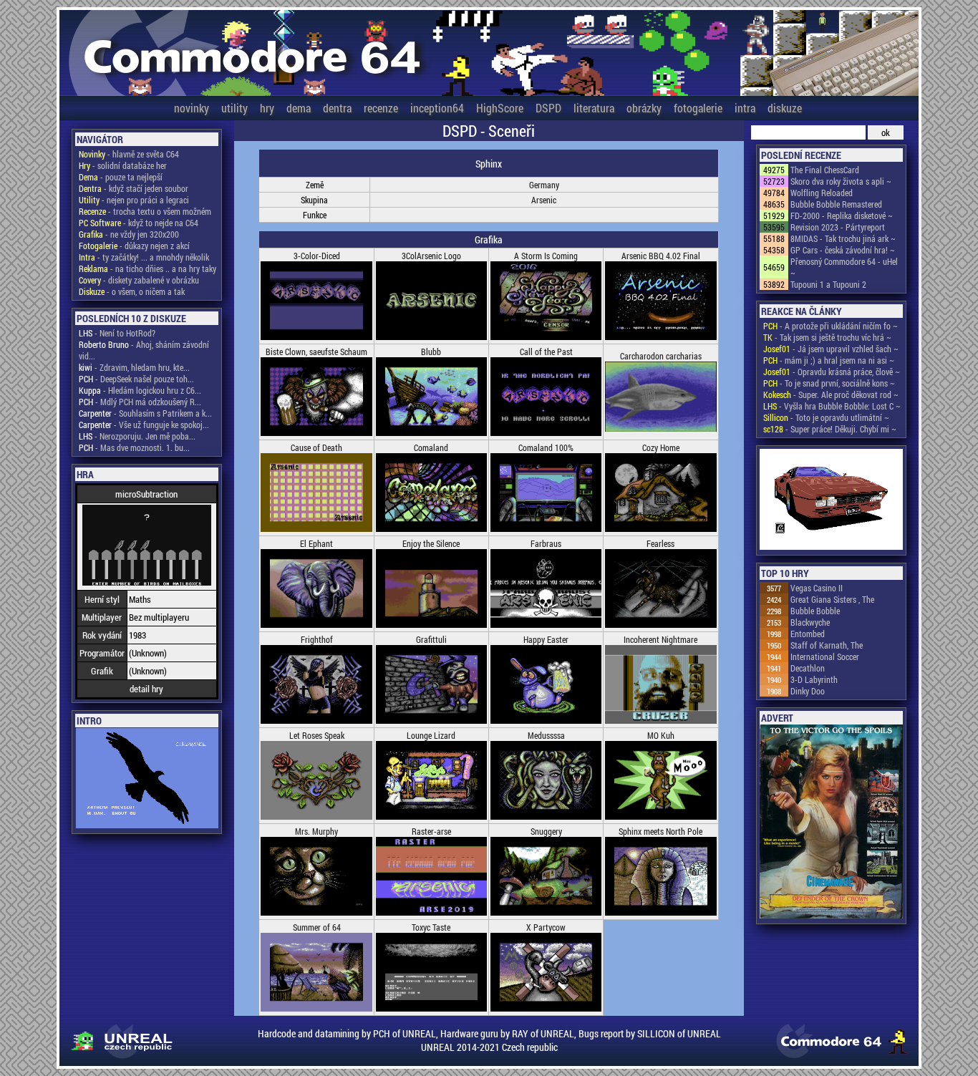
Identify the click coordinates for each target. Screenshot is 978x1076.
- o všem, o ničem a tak (132, 291)
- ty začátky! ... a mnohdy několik (144, 257)
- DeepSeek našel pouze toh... (136, 378)
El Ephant (316, 543)
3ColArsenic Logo (431, 255)
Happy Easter (545, 639)
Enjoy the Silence (431, 543)
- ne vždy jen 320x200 (129, 234)
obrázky (644, 107)
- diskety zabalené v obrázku (139, 280)
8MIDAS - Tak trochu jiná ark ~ (843, 238)
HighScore (499, 107)
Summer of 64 (317, 927)
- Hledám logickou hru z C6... (140, 390)
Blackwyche (810, 622)
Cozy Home (660, 447)
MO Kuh (660, 735)
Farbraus (546, 543)
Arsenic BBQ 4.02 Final (660, 255)
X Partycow (546, 927)
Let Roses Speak (316, 735)
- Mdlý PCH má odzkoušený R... (140, 401)
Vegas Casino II (816, 587)
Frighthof (317, 639)
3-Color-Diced (317, 255)
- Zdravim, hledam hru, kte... (134, 367)
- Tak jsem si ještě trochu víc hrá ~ (827, 337)
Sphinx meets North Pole (660, 831)
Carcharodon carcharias (661, 356)
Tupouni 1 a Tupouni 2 (828, 284)
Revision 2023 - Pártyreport (837, 227)
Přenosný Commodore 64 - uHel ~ (844, 267)
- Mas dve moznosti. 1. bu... (134, 447)
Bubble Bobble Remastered (836, 204)
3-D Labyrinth (814, 679)
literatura (593, 107)
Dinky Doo (807, 691)
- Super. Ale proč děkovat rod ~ (831, 394)
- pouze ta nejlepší (121, 177)
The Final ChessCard (824, 169)
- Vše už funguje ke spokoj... (144, 424)
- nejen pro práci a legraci (134, 199)
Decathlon (807, 668)
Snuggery (546, 831)
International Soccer (824, 656)
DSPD (548, 107)
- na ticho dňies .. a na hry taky (147, 268)
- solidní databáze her (123, 165)
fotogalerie (698, 107)
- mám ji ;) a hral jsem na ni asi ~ (828, 360)
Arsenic (543, 199)
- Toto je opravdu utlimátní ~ (826, 417)
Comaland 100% (545, 447)
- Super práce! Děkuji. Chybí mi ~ (829, 429)
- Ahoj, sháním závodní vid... (144, 350)
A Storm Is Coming (546, 255)
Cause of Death (316, 447)
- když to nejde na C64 (138, 222)
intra (745, 107)
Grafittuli (431, 639)
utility (234, 107)
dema (298, 107)
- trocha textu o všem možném (145, 211)
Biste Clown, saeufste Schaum (316, 351)
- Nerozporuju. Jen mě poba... (137, 436)
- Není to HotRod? (117, 333)
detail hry (146, 688)
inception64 (437, 107)
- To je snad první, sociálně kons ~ (829, 383)
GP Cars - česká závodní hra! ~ (842, 250)
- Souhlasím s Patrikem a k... (145, 413)
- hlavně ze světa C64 (129, 154)
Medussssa (546, 735)
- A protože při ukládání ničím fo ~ (830, 325)
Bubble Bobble (815, 610)
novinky (191, 107)
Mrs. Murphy (316, 831)
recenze (381, 107)
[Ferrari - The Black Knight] (831, 500)
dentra (337, 107)
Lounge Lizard (431, 735)
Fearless (660, 543)
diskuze (785, 107)
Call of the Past (546, 351)
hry (267, 107)
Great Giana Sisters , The (832, 599)
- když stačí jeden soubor (133, 188)
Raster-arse (431, 831)
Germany (544, 184)
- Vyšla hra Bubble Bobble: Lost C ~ (832, 406)
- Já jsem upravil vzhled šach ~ (831, 348)
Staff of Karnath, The (826, 645)
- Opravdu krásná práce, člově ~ (831, 371)
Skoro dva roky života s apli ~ (840, 181)
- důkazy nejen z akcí (134, 245)
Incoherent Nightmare (660, 639)
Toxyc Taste (431, 927)
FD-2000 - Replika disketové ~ (841, 215)
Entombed (807, 633)
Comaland (431, 447)
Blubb (431, 351)
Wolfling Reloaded (821, 192)
